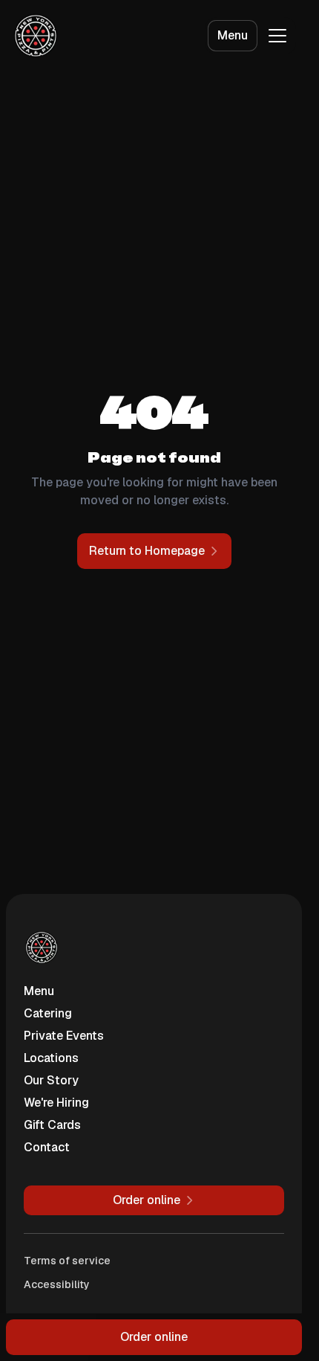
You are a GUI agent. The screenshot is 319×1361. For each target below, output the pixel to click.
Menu (232, 35)
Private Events (64, 1035)
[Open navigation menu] (277, 36)
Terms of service (67, 1260)
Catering (48, 1013)
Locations (51, 1058)
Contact (47, 1147)
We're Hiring (56, 1102)
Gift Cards (52, 1125)
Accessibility (57, 1284)
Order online (154, 1337)
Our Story (51, 1080)
